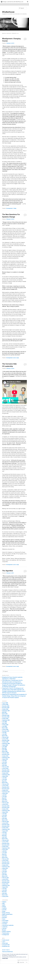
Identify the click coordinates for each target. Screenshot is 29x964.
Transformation (5, 933)
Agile (3, 903)
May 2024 (4, 712)
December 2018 (5, 770)
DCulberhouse (8, 12)
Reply (14, 208)
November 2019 (5, 754)
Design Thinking (6, 912)
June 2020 (4, 746)
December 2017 (5, 787)
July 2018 (4, 777)
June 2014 (4, 852)
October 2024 (5, 709)
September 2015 (6, 829)
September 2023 (6, 720)
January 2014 (5, 860)
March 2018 (4, 782)
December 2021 (5, 731)
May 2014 (4, 854)
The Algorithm (7, 570)
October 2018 (5, 773)
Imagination (5, 922)
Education (4, 917)
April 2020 (4, 749)
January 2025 (5, 704)
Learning (4, 928)
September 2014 (6, 848)
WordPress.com (6, 946)
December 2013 (5, 862)
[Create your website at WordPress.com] (14, 1)
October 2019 (5, 756)
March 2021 (4, 735)
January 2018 (5, 785)
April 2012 (4, 893)
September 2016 (6, 810)
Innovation (4, 923)
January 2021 (5, 738)
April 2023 (4, 723)
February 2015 (5, 840)
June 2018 (4, 779)
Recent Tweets (6, 949)
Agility (3, 905)
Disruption (4, 916)
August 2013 (5, 868)
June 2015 (4, 834)
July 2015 (4, 832)
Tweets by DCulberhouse (7, 951)
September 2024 (6, 710)
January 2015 (5, 841)
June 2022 (4, 726)
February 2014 (5, 859)
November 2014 (5, 845)
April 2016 (4, 818)
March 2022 (4, 728)
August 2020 (5, 745)
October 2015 (5, 827)
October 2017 (5, 790)
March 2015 (4, 838)
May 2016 (4, 816)
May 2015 (4, 835)
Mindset (4, 930)
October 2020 (5, 742)
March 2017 (4, 801)
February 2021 (5, 737)
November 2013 (5, 863)
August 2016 (5, 812)
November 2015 (5, 826)
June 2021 (4, 734)
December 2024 (5, 706)
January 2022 (5, 729)
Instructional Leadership (7, 925)
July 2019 (4, 760)
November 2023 (5, 717)
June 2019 (4, 762)
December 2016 (5, 806)
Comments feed (5, 944)
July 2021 (4, 732)
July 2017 (4, 795)
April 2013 (4, 874)
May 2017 (4, 798)
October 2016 (5, 809)
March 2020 (4, 751)
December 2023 (5, 715)
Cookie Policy (5, 958)
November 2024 (5, 707)
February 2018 (5, 784)
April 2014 (4, 856)
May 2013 (4, 873)
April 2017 (4, 799)
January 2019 (5, 768)
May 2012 (4, 891)
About (8, 29)
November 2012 (5, 882)
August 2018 (5, 776)
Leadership (4, 926)
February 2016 (5, 821)
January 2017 (5, 804)
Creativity (4, 908)
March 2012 (4, 895)
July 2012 (4, 888)
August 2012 (5, 887)
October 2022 (5, 724)
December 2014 (5, 843)
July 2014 (4, 851)
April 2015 (4, 837)
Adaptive (4, 901)
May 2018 (4, 781)
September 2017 (6, 791)
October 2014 (5, 846)
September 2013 (6, 866)
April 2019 (4, 765)
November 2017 (5, 788)
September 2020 (6, 743)
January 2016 (5, 823)
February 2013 (5, 877)
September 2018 (6, 774)
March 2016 (4, 820)
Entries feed (5, 943)
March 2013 (4, 876)
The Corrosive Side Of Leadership (9, 365)
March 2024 (4, 713)
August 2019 (5, 759)
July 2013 (4, 870)
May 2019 (4, 763)
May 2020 (4, 748)
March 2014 (4, 857)
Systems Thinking (6, 931)
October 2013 (5, 865)
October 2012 (5, 884)
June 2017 (4, 796)
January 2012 (5, 896)
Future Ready (5, 920)
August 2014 (5, 849)
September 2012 (6, 885)
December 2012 (5, 880)
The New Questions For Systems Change (11, 215)
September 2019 (6, 757)
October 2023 (5, 718)
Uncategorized (9, 208)
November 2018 (5, 771)
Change (4, 906)
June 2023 (4, 721)
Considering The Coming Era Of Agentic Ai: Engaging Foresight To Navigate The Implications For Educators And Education (13, 685)
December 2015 (5, 824)
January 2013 (5, 879)
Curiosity (4, 909)
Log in (3, 941)
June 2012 (4, 890)
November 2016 (5, 807)
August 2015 (5, 831)
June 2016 (4, 815)
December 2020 (5, 740)
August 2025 (5, 703)
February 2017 (5, 802)
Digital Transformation (7, 914)
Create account (5, 940)
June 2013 (4, 871)
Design (3, 911)
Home (4, 29)
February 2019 (5, 767)
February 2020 (5, 752)
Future (3, 919)
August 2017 (5, 793)
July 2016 (4, 813)
